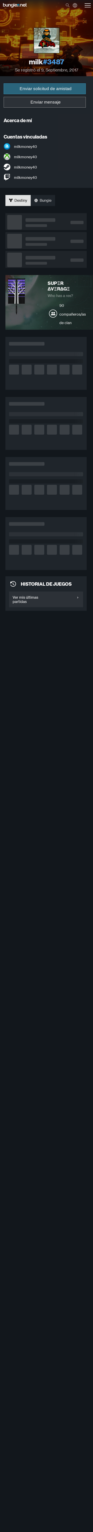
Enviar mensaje (45, 102)
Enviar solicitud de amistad (46, 88)
